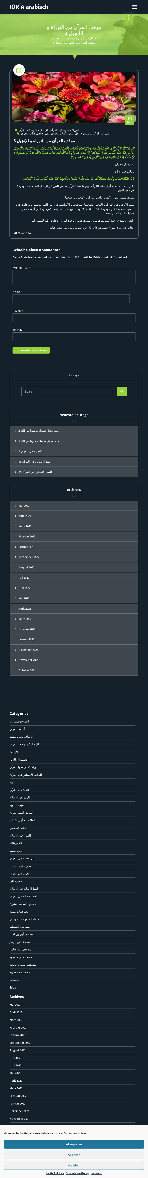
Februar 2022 (26, 629)
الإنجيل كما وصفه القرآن (78, 38)
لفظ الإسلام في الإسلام (24, 888)
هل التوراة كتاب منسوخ (95, 133)
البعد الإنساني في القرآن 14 (35, 472)
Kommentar (22, 267)
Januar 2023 (26, 547)
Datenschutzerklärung (77, 1173)
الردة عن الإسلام (20, 797)
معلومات (15, 980)
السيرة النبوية (18, 805)
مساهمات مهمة (19, 911)
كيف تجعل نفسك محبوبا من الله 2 (38, 430)
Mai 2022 (23, 598)
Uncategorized (19, 721)
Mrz (129, 120)
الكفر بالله (16, 843)
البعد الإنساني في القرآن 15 (34, 461)
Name (18, 292)
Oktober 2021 (27, 670)
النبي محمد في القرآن (23, 858)
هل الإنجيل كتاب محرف (34, 133)
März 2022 (24, 619)
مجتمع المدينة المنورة (23, 904)
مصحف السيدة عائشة (23, 964)
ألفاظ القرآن (17, 729)
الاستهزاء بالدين (19, 759)
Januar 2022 (26, 639)
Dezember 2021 (28, 650)
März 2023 (24, 526)
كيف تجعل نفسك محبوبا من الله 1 (38, 441)
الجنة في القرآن (19, 790)
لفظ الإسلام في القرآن (23, 896)
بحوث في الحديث (20, 866)
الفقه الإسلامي (19, 828)
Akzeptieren (74, 1144)
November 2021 (28, 660)
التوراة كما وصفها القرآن (65, 130)
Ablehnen (74, 1154)
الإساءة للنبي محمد (21, 736)
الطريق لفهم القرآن (22, 812)
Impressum (96, 1173)
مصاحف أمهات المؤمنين (24, 919)
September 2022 (28, 557)
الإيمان (14, 752)
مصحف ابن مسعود (21, 957)
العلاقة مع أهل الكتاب (22, 820)
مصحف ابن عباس (20, 949)
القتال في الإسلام (20, 835)
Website (18, 330)
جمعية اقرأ (16, 881)
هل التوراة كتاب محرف (65, 133)
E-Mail (18, 311)
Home (56, 38)
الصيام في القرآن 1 (30, 451)
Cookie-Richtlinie (55, 1173)
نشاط (13, 987)
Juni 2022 (24, 588)
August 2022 (26, 567)
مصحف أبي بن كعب (22, 934)
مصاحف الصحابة (20, 927)
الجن (12, 782)
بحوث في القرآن (20, 873)
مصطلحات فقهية (20, 972)
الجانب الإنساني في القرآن (26, 775)
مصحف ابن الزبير (20, 942)
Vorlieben (74, 1165)
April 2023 (24, 516)
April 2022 (24, 608)
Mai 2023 (23, 505)
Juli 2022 (23, 577)
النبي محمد (16, 851)
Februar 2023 (26, 536)
